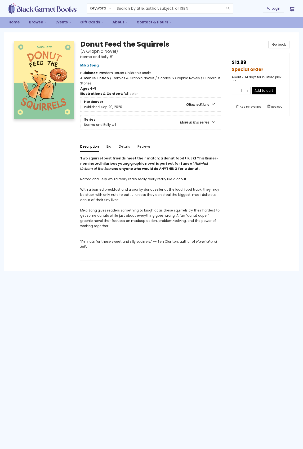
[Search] (228, 8)
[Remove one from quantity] (235, 90)
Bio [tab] (109, 146)
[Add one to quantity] (247, 90)
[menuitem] (14, 22)
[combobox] (100, 8)
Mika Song (89, 65)
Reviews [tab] (144, 146)
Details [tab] (124, 146)
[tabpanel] (150, 208)
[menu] (151, 22)
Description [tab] (89, 146)
